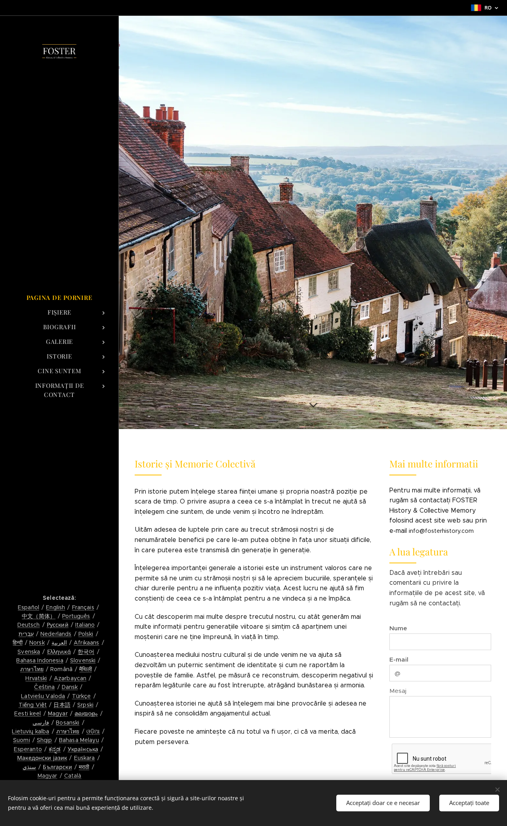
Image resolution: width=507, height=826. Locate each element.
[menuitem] (59, 297)
